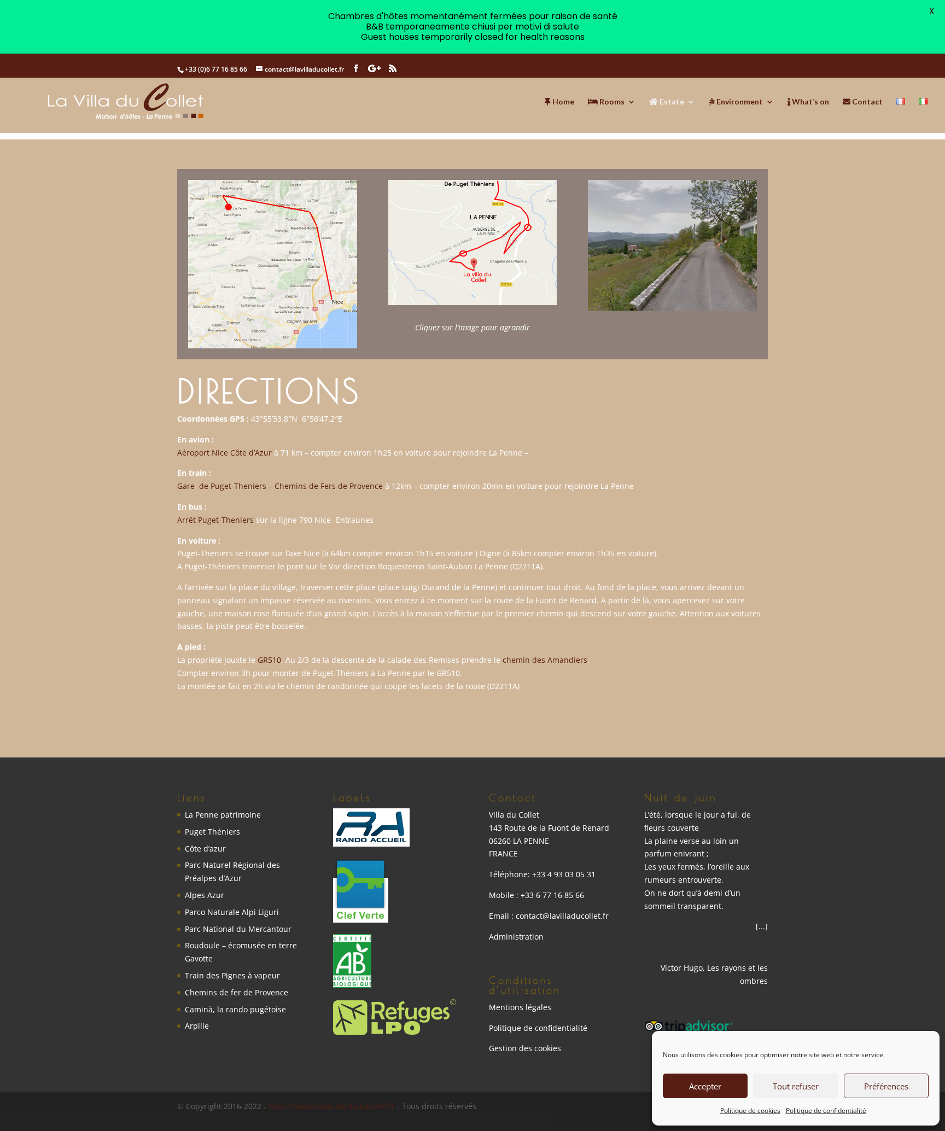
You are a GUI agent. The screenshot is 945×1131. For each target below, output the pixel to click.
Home (562, 102)
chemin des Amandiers (545, 660)
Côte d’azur (205, 848)
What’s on (809, 102)
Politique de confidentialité (826, 1110)
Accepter (705, 1086)
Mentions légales (520, 1007)
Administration (516, 936)
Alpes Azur (204, 895)
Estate (671, 102)
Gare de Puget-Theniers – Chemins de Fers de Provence (280, 486)
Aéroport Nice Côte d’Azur (224, 452)
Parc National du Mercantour (238, 929)
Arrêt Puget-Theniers (215, 520)
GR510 (269, 660)
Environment (739, 102)
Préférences (886, 1086)
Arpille (197, 1026)
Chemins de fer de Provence (236, 992)
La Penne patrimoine (223, 814)
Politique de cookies (750, 1110)
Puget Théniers (212, 831)
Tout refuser (796, 1086)
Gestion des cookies (525, 1048)
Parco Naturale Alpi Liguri (232, 912)
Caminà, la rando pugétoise (235, 1009)
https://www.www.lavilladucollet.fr (332, 1106)
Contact (866, 102)
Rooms (611, 102)
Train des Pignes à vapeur (232, 975)
